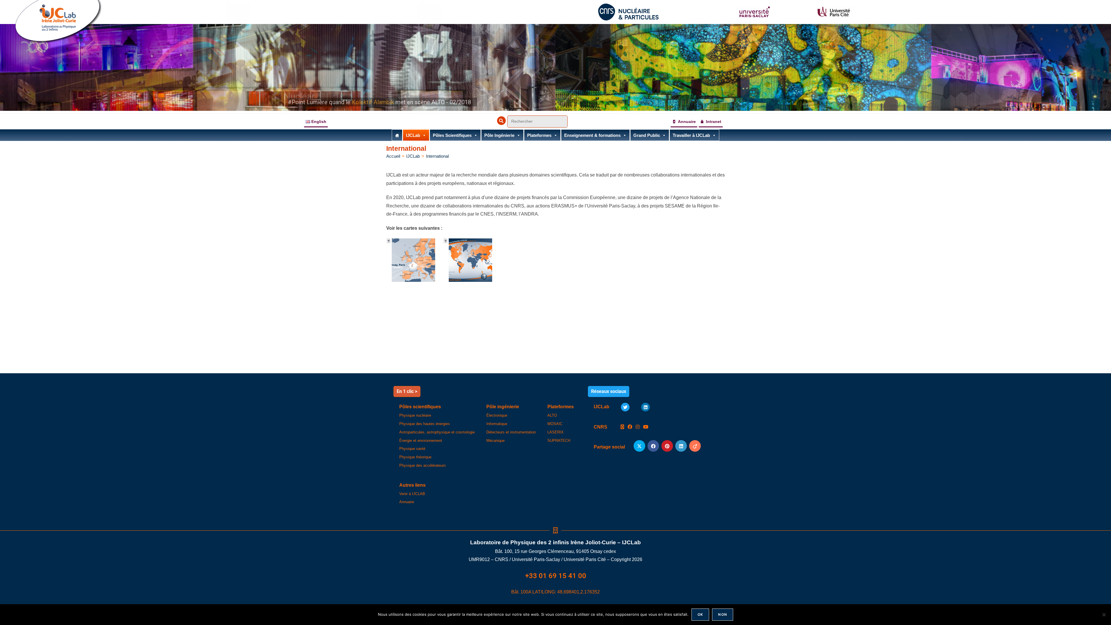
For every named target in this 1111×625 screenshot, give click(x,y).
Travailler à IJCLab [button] (691, 135)
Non (722, 614)
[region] (555, 67)
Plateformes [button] (539, 135)
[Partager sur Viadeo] (695, 446)
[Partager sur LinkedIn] (681, 446)
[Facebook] (630, 427)
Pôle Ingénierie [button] (499, 135)
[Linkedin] (645, 407)
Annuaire (687, 121)
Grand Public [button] (646, 135)
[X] (622, 427)
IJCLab (413, 135)
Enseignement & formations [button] (592, 135)
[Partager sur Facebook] (653, 446)
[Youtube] (645, 427)
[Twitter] (625, 407)
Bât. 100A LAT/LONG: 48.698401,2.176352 (555, 591)
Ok (700, 614)
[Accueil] (397, 135)
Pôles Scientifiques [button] (452, 135)
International (437, 156)
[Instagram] (638, 427)
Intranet (713, 121)
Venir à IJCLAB (412, 494)
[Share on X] (639, 446)
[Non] (1104, 614)
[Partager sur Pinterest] (667, 446)
